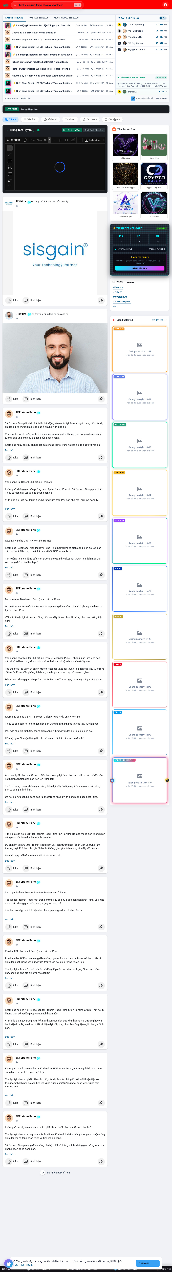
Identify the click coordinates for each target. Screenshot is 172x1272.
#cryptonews (120, 296)
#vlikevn (117, 292)
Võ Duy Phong (135, 43)
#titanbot (118, 287)
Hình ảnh (52, 119)
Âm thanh (91, 119)
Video (71, 119)
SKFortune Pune (26, 412)
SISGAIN (21, 201)
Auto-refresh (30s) (144, 98)
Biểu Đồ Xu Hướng (71, 130)
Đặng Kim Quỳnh (136, 49)
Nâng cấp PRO (140, 268)
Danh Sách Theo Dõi (94, 130)
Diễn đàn (26, 98)
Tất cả (12, 119)
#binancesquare (122, 301)
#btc (115, 306)
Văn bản (31, 119)
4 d (17, 206)
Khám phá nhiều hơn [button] (24, 1265)
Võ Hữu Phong (135, 31)
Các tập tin (114, 119)
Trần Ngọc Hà (135, 37)
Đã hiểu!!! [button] (144, 1263)
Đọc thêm (10, 450)
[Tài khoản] (165, 5)
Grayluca (21, 314)
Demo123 (133, 91)
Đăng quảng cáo (159, 320)
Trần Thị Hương (136, 24)
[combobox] (47, 5)
